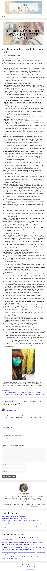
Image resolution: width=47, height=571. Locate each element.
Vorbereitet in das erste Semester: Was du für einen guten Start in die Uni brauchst (24, 394)
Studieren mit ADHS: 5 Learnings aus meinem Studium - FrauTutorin (18, 552)
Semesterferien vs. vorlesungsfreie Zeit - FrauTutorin (15, 537)
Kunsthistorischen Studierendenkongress (25, 106)
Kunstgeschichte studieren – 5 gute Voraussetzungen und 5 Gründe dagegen (22, 392)
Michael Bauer (9, 409)
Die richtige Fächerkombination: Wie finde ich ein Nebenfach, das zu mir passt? (21, 523)
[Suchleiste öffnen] (44, 16)
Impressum (12, 564)
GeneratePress (30, 569)
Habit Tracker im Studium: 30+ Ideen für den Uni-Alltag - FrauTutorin (19, 542)
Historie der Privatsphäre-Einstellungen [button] (17, 566)
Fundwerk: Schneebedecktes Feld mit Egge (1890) (14, 518)
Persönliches (6, 390)
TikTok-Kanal (25, 131)
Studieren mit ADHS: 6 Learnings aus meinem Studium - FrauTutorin (18, 547)
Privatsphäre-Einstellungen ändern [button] (29, 564)
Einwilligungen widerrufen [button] (32, 566)
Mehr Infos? (35, 506)
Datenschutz (18, 564)
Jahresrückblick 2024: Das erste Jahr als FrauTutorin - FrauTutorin (18, 556)
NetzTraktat (9, 427)
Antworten (6, 422)
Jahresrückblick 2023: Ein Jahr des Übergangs (13, 516)
